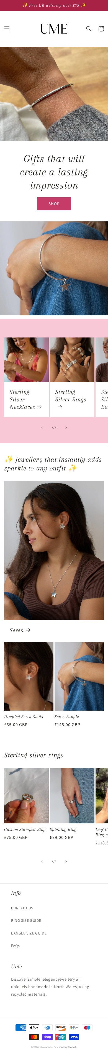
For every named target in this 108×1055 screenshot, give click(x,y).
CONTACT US (22, 907)
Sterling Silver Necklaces (22, 399)
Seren (17, 630)
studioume (46, 1046)
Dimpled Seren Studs (23, 716)
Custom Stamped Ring (25, 829)
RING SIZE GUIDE (26, 920)
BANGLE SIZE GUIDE (29, 933)
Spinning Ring (63, 829)
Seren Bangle (67, 716)
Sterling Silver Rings (70, 396)
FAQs (15, 945)
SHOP (54, 203)
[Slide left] (42, 427)
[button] (7, 29)
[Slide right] (66, 427)
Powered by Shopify (65, 1046)
